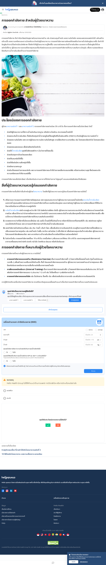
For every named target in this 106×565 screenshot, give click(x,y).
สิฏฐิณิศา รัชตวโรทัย (13, 32)
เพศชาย (91, 330)
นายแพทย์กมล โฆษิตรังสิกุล (33, 27)
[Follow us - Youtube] (15, 491)
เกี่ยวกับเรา (57, 509)
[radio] (87, 330)
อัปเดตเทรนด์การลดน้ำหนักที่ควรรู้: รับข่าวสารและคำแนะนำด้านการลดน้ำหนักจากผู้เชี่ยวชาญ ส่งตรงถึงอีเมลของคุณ (38, 366)
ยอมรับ (73, 562)
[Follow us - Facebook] (3, 491)
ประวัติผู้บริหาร (58, 513)
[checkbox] (4, 366)
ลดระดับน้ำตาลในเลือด (91, 200)
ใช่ (7, 352)
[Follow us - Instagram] (7, 491)
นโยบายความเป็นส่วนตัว (8, 513)
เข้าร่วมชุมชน (53, 309)
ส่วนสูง (5, 340)
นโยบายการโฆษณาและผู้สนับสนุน (11, 520)
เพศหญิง (100, 330)
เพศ (4, 330)
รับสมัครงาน (57, 516)
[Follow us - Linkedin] (11, 491)
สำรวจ (4, 498)
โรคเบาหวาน (4, 15)
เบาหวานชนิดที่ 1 (12, 126)
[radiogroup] (94, 330)
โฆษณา (56, 520)
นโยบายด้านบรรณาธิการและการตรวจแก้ (13, 516)
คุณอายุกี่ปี (6, 335)
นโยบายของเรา (84, 562)
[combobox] (98, 340)
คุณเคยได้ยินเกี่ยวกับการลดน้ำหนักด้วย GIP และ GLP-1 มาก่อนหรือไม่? (24, 356)
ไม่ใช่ (14, 352)
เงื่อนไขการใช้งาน (6, 509)
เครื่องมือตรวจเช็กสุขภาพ (61, 498)
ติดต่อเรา (56, 523)
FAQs (3, 523)
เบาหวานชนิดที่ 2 (28, 126)
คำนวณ (93, 371)
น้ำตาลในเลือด (17, 150)
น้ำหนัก (5, 345)
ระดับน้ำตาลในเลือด (12, 210)
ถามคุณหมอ (75, 300)
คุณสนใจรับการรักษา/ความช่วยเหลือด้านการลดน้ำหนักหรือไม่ (21, 349)
